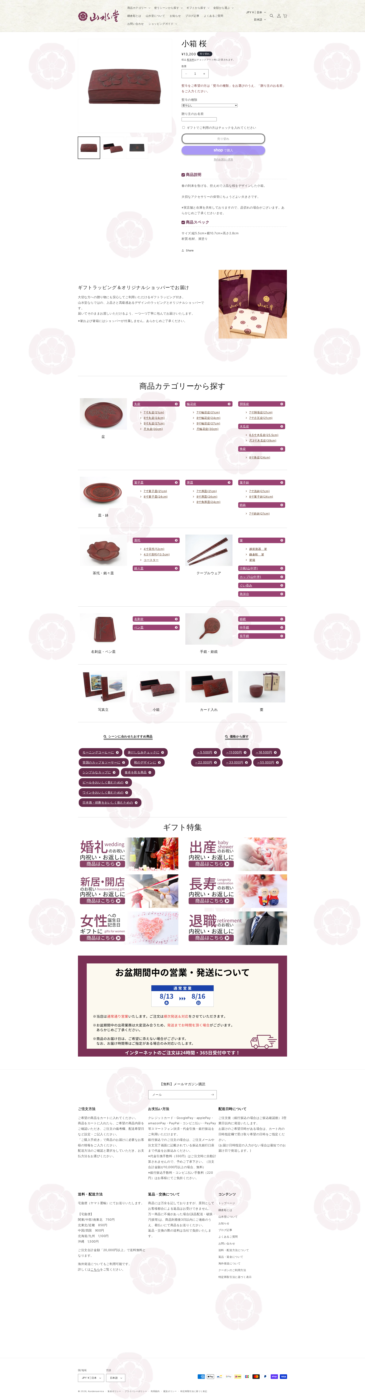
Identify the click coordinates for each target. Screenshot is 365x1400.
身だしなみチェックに (143, 752)
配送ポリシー (170, 1391)
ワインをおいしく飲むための (103, 792)
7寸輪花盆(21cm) (208, 412)
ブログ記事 (225, 1230)
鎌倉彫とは (225, 1210)
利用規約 (155, 1391)
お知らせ (223, 1223)
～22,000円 (203, 762)
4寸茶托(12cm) (154, 549)
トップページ (226, 1203)
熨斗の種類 (189, 100)
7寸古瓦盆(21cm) (261, 418)
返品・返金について (230, 1256)
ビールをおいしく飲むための (103, 782)
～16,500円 (264, 752)
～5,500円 (204, 752)
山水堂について (228, 1216)
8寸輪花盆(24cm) (209, 418)
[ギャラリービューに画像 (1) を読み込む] (89, 148)
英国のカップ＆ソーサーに (101, 762)
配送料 (190, 59)
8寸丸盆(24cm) (154, 418)
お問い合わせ (226, 1243)
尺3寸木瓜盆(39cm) (262, 440)
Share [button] (190, 250)
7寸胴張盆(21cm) (261, 412)
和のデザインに (145, 762)
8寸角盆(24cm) (259, 457)
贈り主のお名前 (193, 114)
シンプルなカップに (97, 772)
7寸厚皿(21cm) (207, 491)
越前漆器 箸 (258, 549)
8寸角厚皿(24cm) (209, 502)
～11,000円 (234, 752)
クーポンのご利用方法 (232, 1270)
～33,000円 (234, 762)
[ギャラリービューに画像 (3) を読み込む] (137, 148)
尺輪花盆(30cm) (208, 429)
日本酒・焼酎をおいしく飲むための (108, 802)
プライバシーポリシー (136, 1391)
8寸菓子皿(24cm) (156, 496)
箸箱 (252, 560)
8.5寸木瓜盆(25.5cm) (263, 435)
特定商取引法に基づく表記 (193, 1391)
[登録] (212, 1094)
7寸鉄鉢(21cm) (259, 513)
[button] (138, 8)
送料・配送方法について (233, 1250)
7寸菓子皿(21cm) (155, 491)
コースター (151, 560)
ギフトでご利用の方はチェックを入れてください (221, 128)
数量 (184, 66)
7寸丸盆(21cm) (154, 412)
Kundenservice (96, 1391)
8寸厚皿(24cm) (207, 496)
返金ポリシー (114, 1391)
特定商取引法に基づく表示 (235, 1276)
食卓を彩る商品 (136, 772)
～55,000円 (265, 762)
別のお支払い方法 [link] (223, 159)
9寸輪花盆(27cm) (208, 423)
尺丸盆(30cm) (153, 429)
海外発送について (229, 1263)
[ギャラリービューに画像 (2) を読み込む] (113, 148)
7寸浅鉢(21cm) (259, 491)
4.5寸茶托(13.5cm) (157, 554)
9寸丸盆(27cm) (154, 423)
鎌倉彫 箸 (256, 554)
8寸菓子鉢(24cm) (261, 496)
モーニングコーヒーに (98, 752)
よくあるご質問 (228, 1236)
